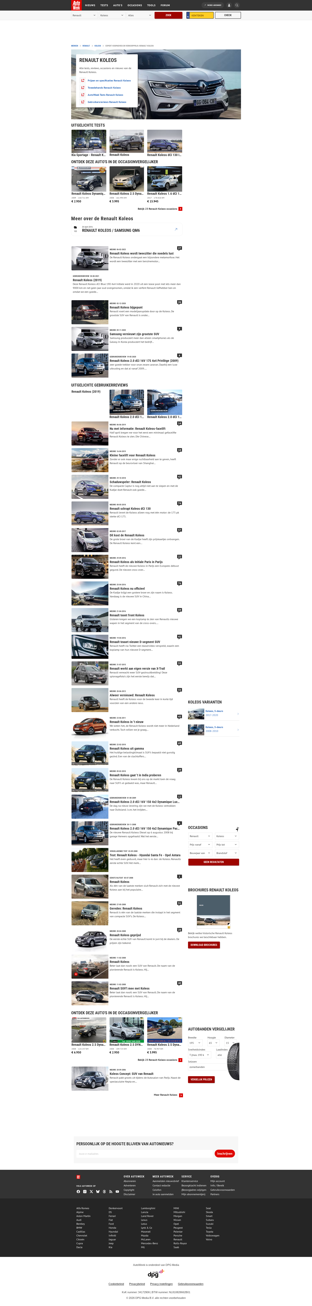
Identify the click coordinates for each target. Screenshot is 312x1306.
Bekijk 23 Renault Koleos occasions (157, 208)
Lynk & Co (146, 1227)
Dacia (79, 1247)
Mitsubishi (179, 1212)
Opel (176, 1223)
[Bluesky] (99, 1192)
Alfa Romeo (82, 1208)
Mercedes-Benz (149, 1243)
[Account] (230, 5)
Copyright (129, 1189)
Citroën (80, 1239)
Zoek (168, 15)
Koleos (98, 46)
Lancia (144, 1212)
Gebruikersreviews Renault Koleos (107, 102)
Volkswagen (212, 1235)
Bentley (80, 1223)
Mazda (144, 1235)
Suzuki (209, 1223)
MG (143, 1247)
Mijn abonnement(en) (193, 1194)
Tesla (209, 1227)
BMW (79, 1227)
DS (110, 1212)
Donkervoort (116, 1208)
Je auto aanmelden (163, 1194)
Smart (209, 1216)
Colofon (157, 1189)
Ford (111, 1223)
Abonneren (130, 1181)
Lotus (144, 1223)
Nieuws (90, 5)
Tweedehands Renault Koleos (104, 87)
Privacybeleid (137, 1284)
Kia (110, 1247)
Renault (86, 46)
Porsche (178, 1235)
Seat (208, 1208)
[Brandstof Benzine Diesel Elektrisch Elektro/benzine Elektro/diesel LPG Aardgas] (227, 853)
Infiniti (112, 1235)
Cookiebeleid (116, 1284)
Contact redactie (161, 1185)
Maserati (145, 1231)
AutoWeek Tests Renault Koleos (105, 94)
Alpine (80, 1212)
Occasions (135, 5)
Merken (74, 46)
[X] (92, 1192)
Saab (176, 1247)
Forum (165, 5)
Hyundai (113, 1231)
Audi (78, 1219)
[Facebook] (79, 1192)
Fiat (111, 1219)
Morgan (178, 1216)
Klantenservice (190, 1181)
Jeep (111, 1243)
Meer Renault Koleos (165, 1094)
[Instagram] (86, 1192)
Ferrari (112, 1216)
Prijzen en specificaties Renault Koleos (109, 80)
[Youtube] (118, 1192)
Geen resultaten (214, 862)
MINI (176, 1208)
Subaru (210, 1219)
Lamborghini (148, 1208)
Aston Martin (83, 1216)
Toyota (209, 1231)
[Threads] (105, 1192)
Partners (214, 1194)
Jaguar (112, 1239)
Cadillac (80, 1231)
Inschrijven (224, 1153)
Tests (104, 5)
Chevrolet (81, 1235)
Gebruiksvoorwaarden (222, 1189)
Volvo (209, 1239)
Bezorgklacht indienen (194, 1185)
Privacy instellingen (161, 1284)
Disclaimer (129, 1194)
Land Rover (147, 1216)
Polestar (178, 1231)
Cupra (79, 1243)
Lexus (144, 1219)
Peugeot (178, 1227)
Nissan (177, 1219)
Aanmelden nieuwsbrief (166, 1181)
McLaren (145, 1239)
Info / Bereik (217, 1185)
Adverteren (130, 1185)
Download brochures (204, 944)
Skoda (209, 1212)
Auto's (117, 5)
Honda (112, 1227)
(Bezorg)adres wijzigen (194, 1189)
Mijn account (217, 1181)
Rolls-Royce (180, 1243)
